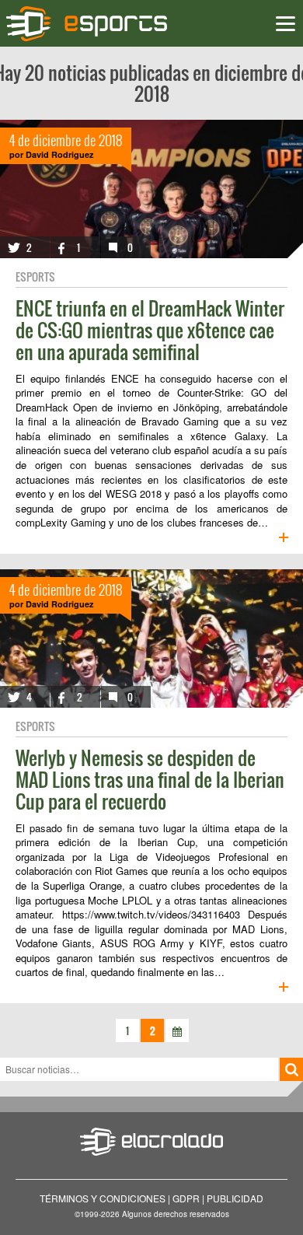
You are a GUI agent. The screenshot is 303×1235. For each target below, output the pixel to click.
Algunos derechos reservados (175, 1214)
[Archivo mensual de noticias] (177, 1030)
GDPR (186, 1198)
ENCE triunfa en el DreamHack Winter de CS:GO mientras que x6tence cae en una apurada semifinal (150, 330)
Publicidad (235, 1198)
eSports (35, 276)
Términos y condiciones (102, 1198)
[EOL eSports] (95, 23)
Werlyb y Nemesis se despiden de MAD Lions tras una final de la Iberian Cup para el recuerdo (150, 779)
